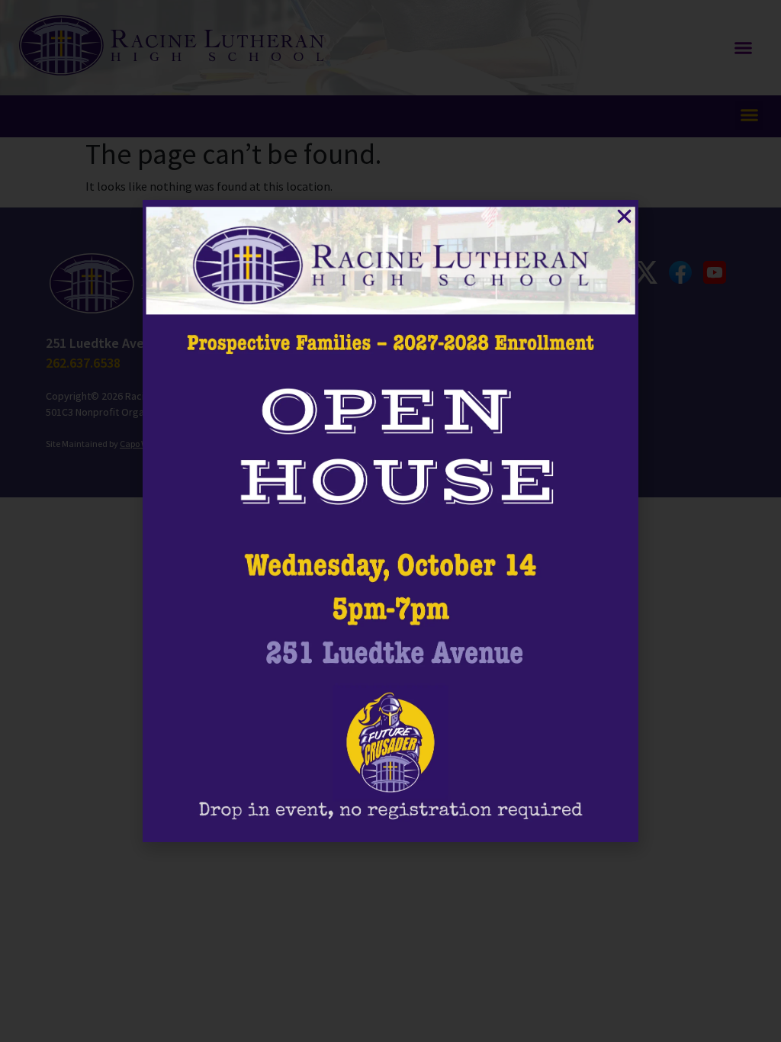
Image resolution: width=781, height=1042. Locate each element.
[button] (624, 216)
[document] (390, 521)
